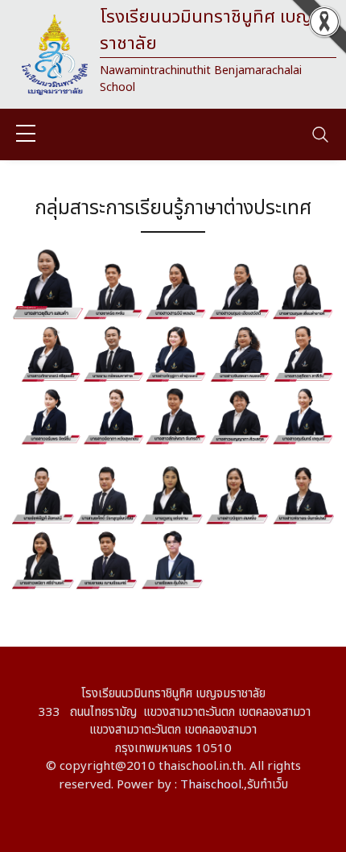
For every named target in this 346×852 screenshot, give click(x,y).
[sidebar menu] (25, 134)
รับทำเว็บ (267, 784)
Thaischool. (212, 784)
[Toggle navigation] (320, 134)
